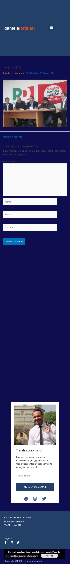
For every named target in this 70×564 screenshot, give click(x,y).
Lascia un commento (14, 73)
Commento (10, 161)
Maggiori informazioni (28, 556)
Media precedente (11, 137)
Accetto (49, 555)
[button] (51, 27)
